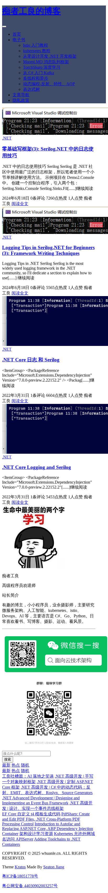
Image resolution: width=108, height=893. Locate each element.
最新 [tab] (6, 765)
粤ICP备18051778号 (20, 876)
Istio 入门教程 (35, 45)
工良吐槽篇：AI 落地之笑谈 (28, 776)
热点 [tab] (16, 765)
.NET (7, 138)
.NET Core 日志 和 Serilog (31, 359)
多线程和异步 (35, 78)
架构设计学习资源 (36, 833)
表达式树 (31, 89)
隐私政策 (21, 100)
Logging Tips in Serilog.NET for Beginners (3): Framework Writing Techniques (48, 250)
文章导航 (21, 95)
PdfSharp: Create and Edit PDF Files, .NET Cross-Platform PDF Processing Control (46, 819)
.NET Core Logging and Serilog (36, 467)
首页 (17, 34)
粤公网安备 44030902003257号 (30, 886)
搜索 (7, 759)
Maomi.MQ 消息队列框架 (46, 62)
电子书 (19, 40)
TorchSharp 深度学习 (41, 67)
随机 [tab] (25, 765)
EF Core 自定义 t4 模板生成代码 (31, 814)
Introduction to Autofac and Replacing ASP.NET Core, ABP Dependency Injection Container (47, 829)
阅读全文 (20, 203)
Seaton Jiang (53, 867)
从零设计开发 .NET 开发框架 (50, 56)
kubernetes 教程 (36, 51)
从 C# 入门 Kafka (38, 73)
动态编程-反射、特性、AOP (49, 84)
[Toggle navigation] (4, 26)
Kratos (20, 867)
